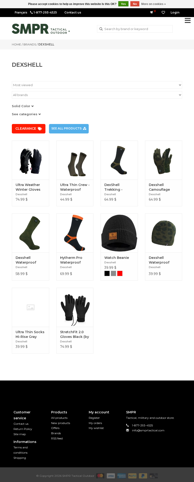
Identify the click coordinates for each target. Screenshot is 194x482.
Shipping (19, 458)
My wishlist (96, 428)
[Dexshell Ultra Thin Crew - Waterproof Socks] (75, 160)
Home (16, 44)
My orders (95, 423)
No (135, 4)
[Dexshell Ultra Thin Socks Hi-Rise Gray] (30, 307)
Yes (123, 4)
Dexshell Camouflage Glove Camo (159, 187)
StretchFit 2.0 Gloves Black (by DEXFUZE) (74, 334)
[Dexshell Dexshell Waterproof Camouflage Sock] (30, 232)
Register (94, 418)
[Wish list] (163, 12)
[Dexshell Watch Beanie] (119, 232)
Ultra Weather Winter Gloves (28, 187)
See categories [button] (25, 114)
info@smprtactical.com (148, 430)
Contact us (72, 12)
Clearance (25, 128)
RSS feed (57, 438)
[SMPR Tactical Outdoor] (41, 29)
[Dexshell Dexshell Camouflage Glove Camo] (163, 160)
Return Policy (22, 429)
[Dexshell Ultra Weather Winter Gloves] (30, 160)
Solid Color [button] (21, 106)
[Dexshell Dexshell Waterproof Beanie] (163, 232)
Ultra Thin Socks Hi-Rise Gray (30, 334)
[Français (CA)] (21, 12)
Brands (29, 44)
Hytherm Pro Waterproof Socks (71, 260)
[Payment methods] (99, 475)
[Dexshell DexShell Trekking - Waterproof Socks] (119, 160)
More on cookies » (153, 4)
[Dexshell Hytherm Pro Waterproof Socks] (75, 232)
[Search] (101, 29)
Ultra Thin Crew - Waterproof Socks (75, 187)
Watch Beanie (116, 258)
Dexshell (46, 44)
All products (59, 418)
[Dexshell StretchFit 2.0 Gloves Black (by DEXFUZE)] (75, 307)
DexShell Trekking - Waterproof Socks (114, 187)
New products (60, 423)
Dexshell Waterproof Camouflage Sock (26, 260)
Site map (19, 434)
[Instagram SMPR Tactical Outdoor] (105, 391)
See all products (66, 128)
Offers (55, 428)
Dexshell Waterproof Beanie (159, 260)
